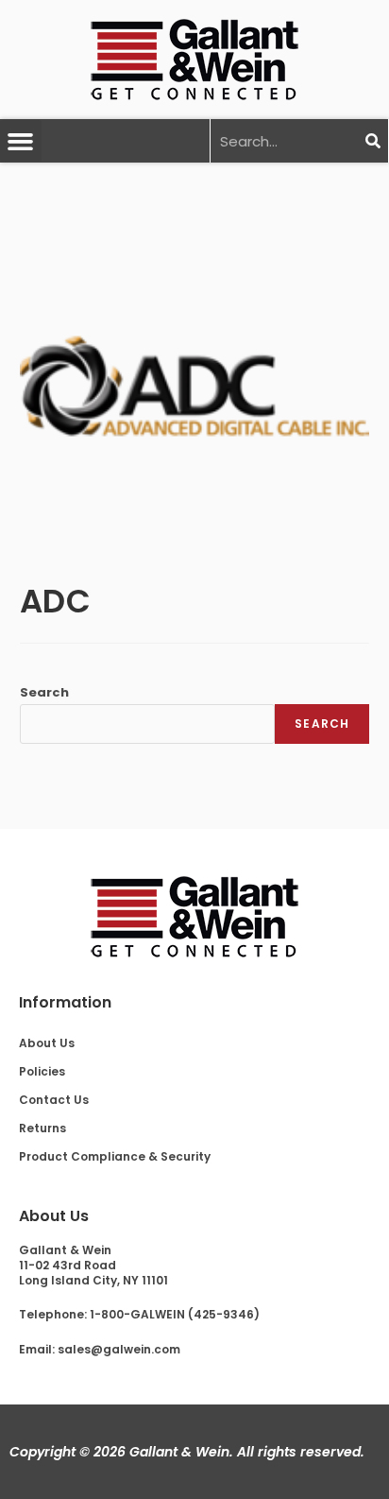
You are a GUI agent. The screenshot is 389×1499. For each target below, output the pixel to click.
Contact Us (54, 1100)
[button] (21, 141)
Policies (42, 1071)
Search (44, 692)
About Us (47, 1043)
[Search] (372, 141)
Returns (42, 1128)
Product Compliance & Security (115, 1156)
